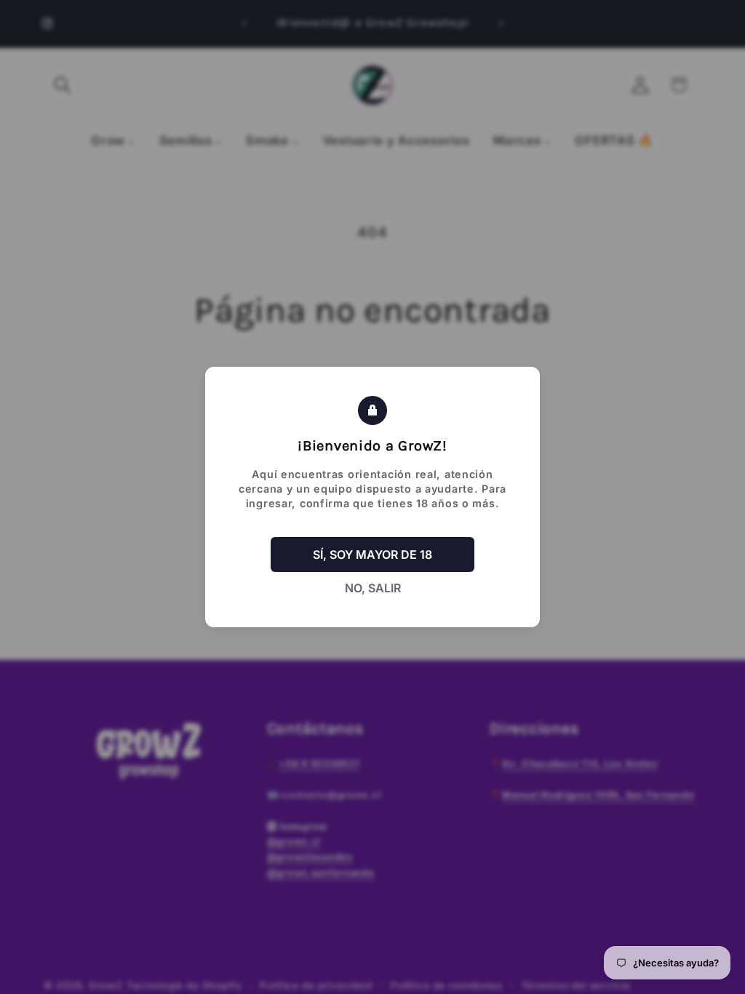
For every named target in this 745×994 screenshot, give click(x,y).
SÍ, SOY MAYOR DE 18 (372, 554)
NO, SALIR (373, 588)
